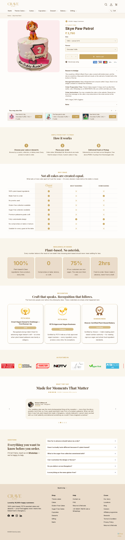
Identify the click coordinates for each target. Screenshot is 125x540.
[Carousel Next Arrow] (115, 408)
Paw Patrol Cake (94, 114)
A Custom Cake (70, 25)
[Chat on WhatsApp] (120, 535)
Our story (107, 499)
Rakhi (10, 11)
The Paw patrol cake (59, 114)
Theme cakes (56, 499)
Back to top (61, 488)
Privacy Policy (109, 522)
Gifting (72, 11)
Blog (105, 506)
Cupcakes (42, 11)
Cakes (31, 11)
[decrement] (67, 56)
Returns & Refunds (79, 506)
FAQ (74, 502)
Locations (107, 502)
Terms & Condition (110, 519)
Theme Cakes (20, 11)
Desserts (55, 515)
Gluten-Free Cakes (58, 506)
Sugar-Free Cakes (58, 509)
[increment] (76, 56)
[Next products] (116, 110)
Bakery (63, 11)
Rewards (107, 515)
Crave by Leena (16, 532)
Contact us (76, 499)
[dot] (58, 422)
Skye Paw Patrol (17, 15)
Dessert (53, 11)
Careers (106, 509)
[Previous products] (112, 110)
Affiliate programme (110, 512)
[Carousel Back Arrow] (9, 408)
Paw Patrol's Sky (20, 114)
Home (9, 15)
